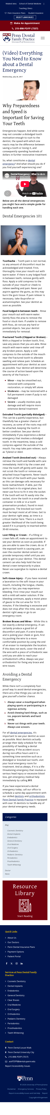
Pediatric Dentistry (14, 854)
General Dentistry (14, 841)
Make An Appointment (27, 23)
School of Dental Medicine (30, 3)
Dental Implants (13, 834)
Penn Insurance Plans (16, 13)
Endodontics (12, 837)
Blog (6, 825)
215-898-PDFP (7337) (26, 28)
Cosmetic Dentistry (15, 830)
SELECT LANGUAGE (24, 17)
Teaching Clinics (25, 8)
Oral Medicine (13, 844)
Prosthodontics (13, 861)
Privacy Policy (41, 1089)
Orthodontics (12, 851)
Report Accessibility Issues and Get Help (24, 1093)
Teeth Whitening (14, 864)
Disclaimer (11, 1089)
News (7, 874)
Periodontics (12, 858)
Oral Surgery (12, 847)
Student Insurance (35, 13)
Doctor (8, 870)
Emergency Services (26, 1089)
